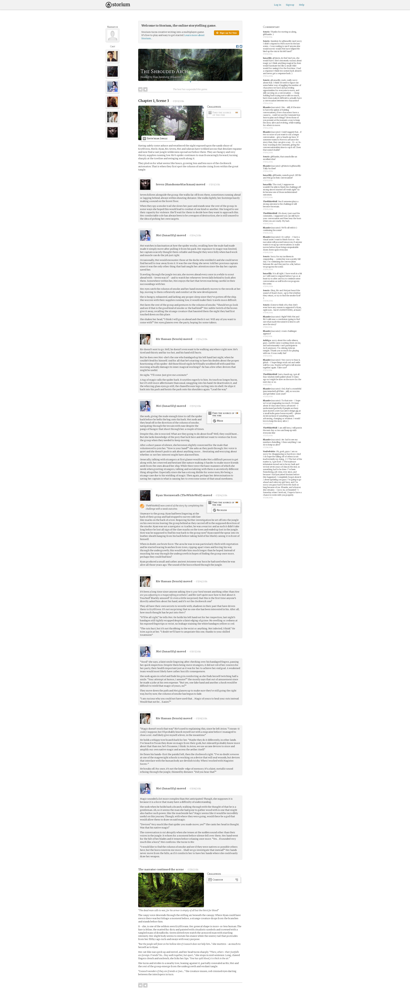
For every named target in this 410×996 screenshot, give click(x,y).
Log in (277, 4)
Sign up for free (228, 33)
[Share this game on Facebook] (237, 46)
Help (301, 4)
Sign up (290, 4)
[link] (224, 114)
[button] (190, 82)
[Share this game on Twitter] (241, 46)
